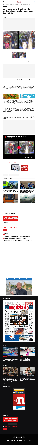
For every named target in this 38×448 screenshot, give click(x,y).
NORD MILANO (5, 6)
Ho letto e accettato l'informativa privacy (10, 426)
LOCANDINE (16, 440)
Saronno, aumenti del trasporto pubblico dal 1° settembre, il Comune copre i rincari (10, 204)
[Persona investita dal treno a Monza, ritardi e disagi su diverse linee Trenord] (10, 185)
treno (17, 175)
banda (4, 175)
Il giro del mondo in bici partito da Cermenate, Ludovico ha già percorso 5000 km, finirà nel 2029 (19, 240)
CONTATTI (25, 440)
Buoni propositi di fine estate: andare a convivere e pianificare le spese (27, 379)
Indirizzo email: (5, 424)
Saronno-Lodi (14, 175)
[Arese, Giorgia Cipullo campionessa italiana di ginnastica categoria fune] (27, 351)
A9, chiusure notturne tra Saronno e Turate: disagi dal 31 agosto (26, 204)
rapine (7, 175)
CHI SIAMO (11, 440)
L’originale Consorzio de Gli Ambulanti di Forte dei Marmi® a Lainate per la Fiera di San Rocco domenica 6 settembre (10, 380)
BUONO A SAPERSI (5, 376)
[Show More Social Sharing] (8, 17)
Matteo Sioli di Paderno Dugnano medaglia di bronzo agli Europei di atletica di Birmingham (10, 359)
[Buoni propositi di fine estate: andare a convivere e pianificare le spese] (27, 371)
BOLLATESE (21, 356)
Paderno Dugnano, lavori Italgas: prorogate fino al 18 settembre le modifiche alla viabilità (18, 242)
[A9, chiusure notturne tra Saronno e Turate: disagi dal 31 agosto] (27, 198)
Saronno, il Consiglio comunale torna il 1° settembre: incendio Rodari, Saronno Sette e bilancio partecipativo (27, 191)
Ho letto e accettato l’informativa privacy (10, 227)
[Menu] (3, 1)
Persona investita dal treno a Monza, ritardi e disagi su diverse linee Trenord (10, 191)
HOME (8, 440)
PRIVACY (29, 440)
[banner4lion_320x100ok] (11, 96)
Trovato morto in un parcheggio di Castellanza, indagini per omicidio (15, 238)
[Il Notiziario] (19, 1)
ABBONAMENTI (21, 440)
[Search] (34, 1)
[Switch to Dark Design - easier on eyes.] (32, 1)
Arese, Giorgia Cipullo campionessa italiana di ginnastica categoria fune (25, 359)
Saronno (10, 175)
